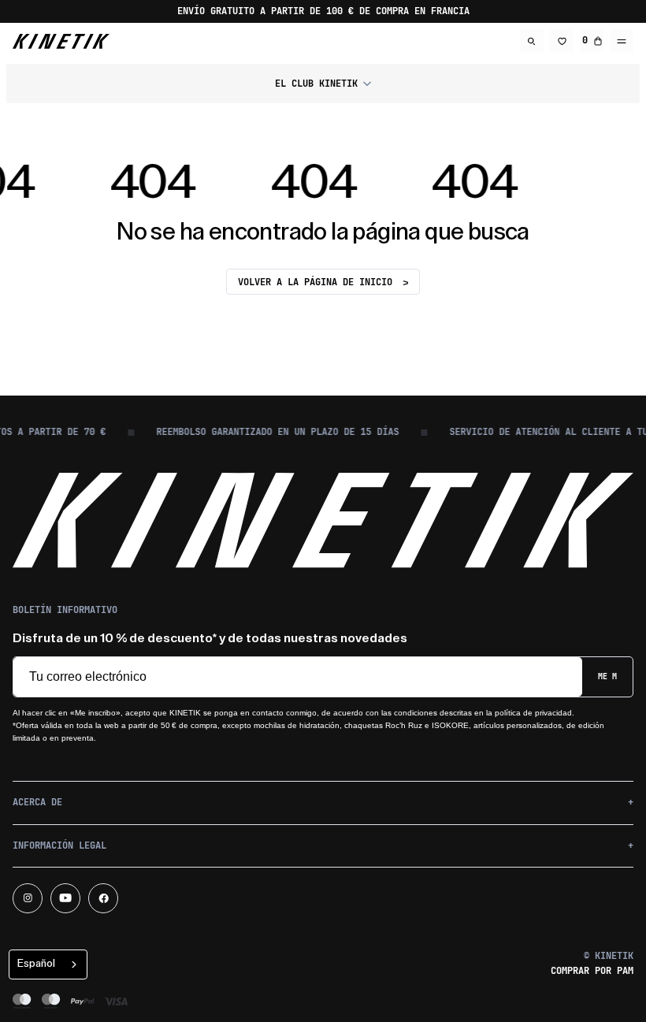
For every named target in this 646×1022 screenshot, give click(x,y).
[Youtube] (65, 898)
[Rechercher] (532, 41)
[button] (323, 83)
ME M (607, 676)
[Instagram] (28, 898)
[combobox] (48, 964)
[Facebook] (103, 898)
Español (36, 963)
